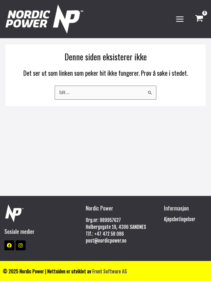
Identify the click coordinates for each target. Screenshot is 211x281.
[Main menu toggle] (179, 19)
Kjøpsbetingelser (179, 219)
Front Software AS (109, 271)
